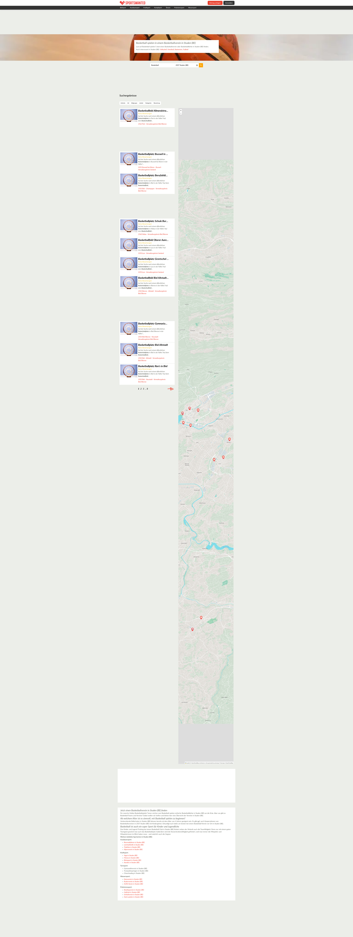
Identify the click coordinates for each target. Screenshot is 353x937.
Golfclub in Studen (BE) (132, 892)
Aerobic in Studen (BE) (131, 862)
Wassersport (192, 7)
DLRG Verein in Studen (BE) (133, 884)
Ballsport (123, 7)
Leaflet (188, 763)
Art (128, 103)
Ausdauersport (135, 7)
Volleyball (163, 49)
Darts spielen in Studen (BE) (133, 897)
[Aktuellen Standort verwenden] (197, 65)
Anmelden (229, 3)
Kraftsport (146, 7)
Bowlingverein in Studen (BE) (134, 890)
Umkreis (123, 103)
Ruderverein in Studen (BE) (133, 881)
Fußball (185, 49)
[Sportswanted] (132, 3)
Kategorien (148, 103)
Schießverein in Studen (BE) (133, 894)
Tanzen (168, 7)
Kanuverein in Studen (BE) (133, 879)
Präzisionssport (179, 7)
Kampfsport (158, 7)
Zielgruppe (134, 103)
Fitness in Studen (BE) (131, 858)
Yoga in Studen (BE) (130, 855)
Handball (170, 49)
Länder (141, 103)
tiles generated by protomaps (212, 763)
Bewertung (157, 103)
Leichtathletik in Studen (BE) (134, 845)
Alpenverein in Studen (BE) (133, 849)
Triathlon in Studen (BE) (132, 847)
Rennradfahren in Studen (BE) (134, 842)
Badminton (178, 49)
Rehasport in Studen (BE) (132, 860)
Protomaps (222, 763)
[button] (229, 439)
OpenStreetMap (229, 763)
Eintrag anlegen (215, 3)
